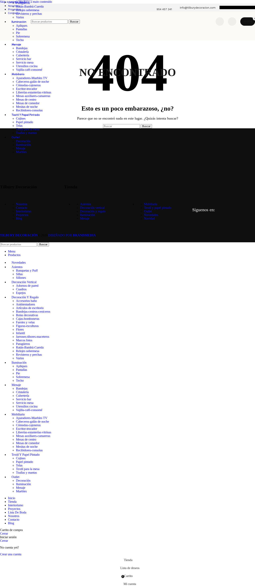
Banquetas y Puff (27, 270)
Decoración (23, 141)
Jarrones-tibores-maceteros (32, 336)
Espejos (21, 292)
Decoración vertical (92, 207)
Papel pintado (24, 122)
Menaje (20, 148)
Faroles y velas (25, 322)
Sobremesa (23, 36)
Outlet (148, 211)
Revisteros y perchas (29, 13)
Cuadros (21, 289)
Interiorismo (23, 211)
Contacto (21, 207)
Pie (18, 373)
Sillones (21, 277)
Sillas (19, 274)
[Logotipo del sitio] (14, 32)
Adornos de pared (27, 285)
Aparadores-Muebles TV (31, 78)
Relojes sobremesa (27, 10)
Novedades (151, 215)
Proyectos (22, 215)
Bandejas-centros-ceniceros (33, 311)
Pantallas (21, 369)
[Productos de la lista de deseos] (220, 22)
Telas (19, 125)
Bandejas (21, 48)
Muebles (21, 152)
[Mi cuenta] (232, 22)
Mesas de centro (26, 99)
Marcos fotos (24, 340)
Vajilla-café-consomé (29, 69)
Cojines (21, 118)
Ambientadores (25, 304)
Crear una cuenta (10, 554)
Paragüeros (23, 3)
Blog (19, 218)
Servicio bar (23, 59)
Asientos (85, 204)
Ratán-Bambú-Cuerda (30, 6)
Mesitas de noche (27, 106)
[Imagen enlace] (20, 164)
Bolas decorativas (27, 315)
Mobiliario (150, 204)
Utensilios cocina (26, 66)
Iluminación (23, 144)
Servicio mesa (24, 62)
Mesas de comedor (27, 103)
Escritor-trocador (26, 88)
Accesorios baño (26, 300)
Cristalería (22, 51)
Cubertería (22, 55)
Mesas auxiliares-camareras (33, 96)
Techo (20, 40)
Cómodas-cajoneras (28, 85)
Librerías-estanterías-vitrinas (33, 92)
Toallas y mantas (26, 132)
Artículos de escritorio (30, 308)
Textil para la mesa (27, 129)
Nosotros (21, 204)
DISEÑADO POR (72, 235)
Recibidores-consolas (29, 110)
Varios (20, 358)
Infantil (20, 333)
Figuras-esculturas (27, 326)
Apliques (21, 366)
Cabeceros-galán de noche (32, 81)
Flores (20, 329)
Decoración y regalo (93, 211)
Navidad (149, 218)
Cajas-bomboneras (27, 318)
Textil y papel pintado (157, 207)
